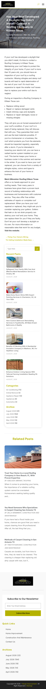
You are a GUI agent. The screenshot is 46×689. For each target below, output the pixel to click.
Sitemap (29, 686)
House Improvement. (29, 684)
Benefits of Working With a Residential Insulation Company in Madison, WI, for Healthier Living (21, 348)
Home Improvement (14, 633)
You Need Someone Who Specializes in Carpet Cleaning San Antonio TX (21, 508)
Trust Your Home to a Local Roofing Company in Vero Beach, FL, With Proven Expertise (20, 475)
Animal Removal (12, 393)
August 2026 (11, 411)
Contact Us (10, 642)
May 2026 (10, 420)
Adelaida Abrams (14, 481)
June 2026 (10, 417)
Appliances (10, 399)
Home (8, 629)
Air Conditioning (12, 390)
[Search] (37, 248)
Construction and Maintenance (19, 38)
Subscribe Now (23, 613)
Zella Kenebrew (15, 35)
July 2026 (10, 414)
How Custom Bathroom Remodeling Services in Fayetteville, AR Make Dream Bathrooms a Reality (21, 323)
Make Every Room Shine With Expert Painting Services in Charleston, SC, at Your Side (21, 297)
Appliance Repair (12, 396)
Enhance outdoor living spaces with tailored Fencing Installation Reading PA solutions (21, 374)
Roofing (36, 38)
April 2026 (10, 423)
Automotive (10, 402)
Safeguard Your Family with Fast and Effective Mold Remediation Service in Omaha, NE (20, 271)
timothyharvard (14, 545)
